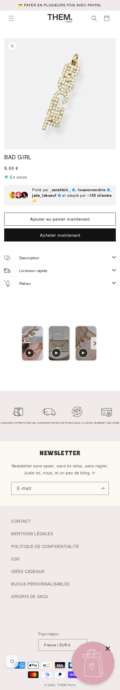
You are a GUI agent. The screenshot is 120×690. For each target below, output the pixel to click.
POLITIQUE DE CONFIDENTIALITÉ (45, 546)
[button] (11, 18)
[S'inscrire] (102, 488)
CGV (15, 559)
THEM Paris (66, 684)
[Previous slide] (25, 343)
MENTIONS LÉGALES (32, 533)
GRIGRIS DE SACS (29, 596)
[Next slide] (95, 343)
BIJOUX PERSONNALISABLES (40, 584)
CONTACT (21, 521)
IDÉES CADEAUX (27, 571)
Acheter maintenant (60, 235)
